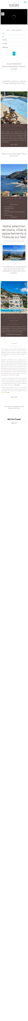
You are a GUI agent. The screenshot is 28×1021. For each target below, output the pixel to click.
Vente (8, 30)
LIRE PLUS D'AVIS (14, 397)
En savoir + (14, 217)
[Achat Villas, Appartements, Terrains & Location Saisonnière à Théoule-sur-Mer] (14, 6)
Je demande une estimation (14, 334)
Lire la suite (14, 144)
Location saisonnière (16, 30)
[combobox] (13, 33)
